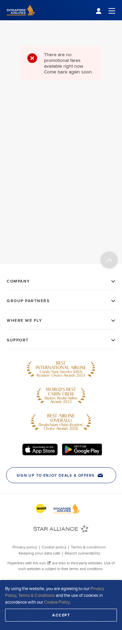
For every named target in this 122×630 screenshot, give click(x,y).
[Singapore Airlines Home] (21, 18)
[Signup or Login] (105, 10)
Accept (61, 615)
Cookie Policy (57, 602)
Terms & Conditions (36, 595)
